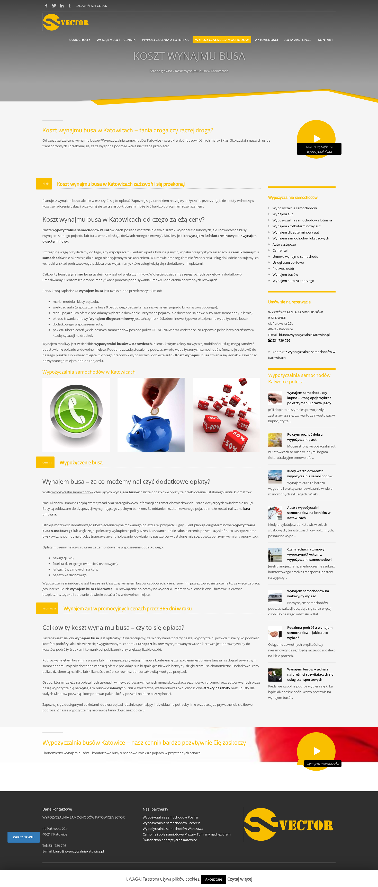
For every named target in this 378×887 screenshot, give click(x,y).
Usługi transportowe (288, 262)
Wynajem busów (285, 274)
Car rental (280, 250)
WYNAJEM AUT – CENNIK (116, 39)
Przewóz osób (283, 268)
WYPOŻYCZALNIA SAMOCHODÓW (222, 39)
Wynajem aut (283, 214)
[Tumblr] (69, 6)
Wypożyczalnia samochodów (295, 207)
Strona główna (161, 70)
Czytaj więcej (239, 879)
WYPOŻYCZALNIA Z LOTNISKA (165, 39)
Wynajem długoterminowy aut (296, 232)
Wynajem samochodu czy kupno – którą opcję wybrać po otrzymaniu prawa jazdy (309, 397)
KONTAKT (325, 39)
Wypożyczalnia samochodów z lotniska (302, 220)
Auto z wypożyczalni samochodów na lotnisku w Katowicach (309, 512)
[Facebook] (46, 6)
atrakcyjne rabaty (216, 688)
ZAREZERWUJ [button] (23, 837)
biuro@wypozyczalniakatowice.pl (304, 334)
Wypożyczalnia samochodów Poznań (171, 817)
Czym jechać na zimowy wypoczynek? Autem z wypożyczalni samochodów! (309, 554)
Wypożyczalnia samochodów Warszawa (173, 828)
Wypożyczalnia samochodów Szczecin (171, 823)
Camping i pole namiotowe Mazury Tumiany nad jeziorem (187, 834)
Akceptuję (213, 879)
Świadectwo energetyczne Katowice (170, 840)
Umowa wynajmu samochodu (295, 256)
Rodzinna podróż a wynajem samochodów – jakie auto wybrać (309, 632)
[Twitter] (54, 6)
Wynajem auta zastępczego (293, 280)
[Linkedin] (62, 6)
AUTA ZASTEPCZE (297, 39)
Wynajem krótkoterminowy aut (297, 226)
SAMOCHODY (79, 39)
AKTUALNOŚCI (266, 39)
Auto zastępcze (284, 244)
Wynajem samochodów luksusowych (301, 238)
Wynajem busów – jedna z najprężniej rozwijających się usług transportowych (310, 674)
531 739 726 (99, 6)
